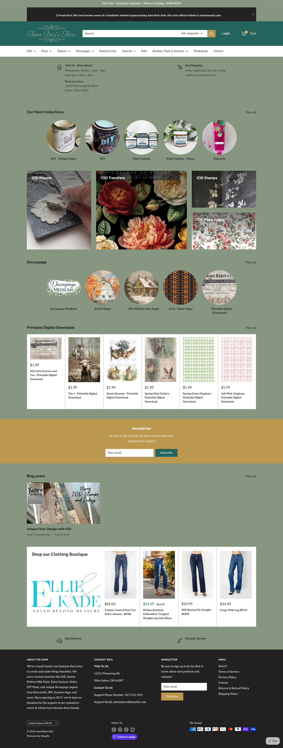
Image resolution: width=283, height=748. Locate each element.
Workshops (201, 51)
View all (251, 112)
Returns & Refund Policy (233, 688)
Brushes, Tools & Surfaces (168, 51)
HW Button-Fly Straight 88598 (196, 612)
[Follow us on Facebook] (114, 729)
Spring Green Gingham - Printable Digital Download (197, 397)
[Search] (211, 33)
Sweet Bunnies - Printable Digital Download (122, 395)
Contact (218, 51)
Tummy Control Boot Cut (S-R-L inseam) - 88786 (120, 612)
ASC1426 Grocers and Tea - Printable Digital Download (43, 375)
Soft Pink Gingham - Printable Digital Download (233, 397)
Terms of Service (228, 671)
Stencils (127, 51)
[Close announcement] (253, 14)
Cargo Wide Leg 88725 (233, 610)
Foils (144, 51)
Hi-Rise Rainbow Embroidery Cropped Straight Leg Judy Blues (157, 614)
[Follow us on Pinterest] (126, 729)
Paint (44, 51)
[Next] (256, 371)
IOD (29, 51)
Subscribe (166, 452)
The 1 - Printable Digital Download (82, 395)
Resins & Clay (107, 51)
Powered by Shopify (38, 736)
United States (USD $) (40, 723)
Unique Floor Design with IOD (49, 529)
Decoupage (83, 51)
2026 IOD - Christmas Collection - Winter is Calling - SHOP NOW (141, 3)
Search (222, 666)
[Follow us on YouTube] (132, 729)
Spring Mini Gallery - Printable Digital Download (158, 397)
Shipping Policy (228, 694)
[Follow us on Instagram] (120, 729)
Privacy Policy (227, 677)
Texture (62, 51)
